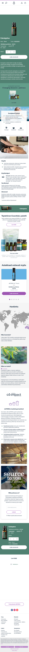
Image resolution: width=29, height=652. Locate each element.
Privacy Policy (14, 650)
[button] (9, 299)
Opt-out (21, 646)
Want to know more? (15, 648)
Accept (7, 646)
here (2, 643)
